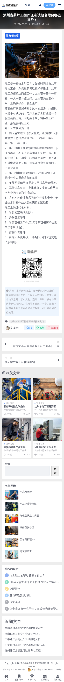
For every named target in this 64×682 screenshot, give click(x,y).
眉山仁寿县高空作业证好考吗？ (23, 633)
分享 (30, 327)
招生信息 (36, 24)
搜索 (7, 464)
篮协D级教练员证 (20, 595)
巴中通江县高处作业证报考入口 (23, 639)
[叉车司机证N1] (11, 542)
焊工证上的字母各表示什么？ (27, 575)
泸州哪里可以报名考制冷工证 (46, 448)
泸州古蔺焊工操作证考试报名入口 (27, 321)
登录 (50, 5)
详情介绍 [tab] (14, 35)
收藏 (42, 327)
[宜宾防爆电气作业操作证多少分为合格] (16, 429)
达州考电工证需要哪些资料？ (46, 408)
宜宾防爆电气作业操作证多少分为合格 (16, 448)
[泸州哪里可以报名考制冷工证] (47, 429)
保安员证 (15, 602)
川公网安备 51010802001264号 (46, 669)
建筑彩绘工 (26, 551)
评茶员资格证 (27, 527)
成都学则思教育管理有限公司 (35, 663)
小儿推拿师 (26, 491)
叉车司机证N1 (27, 539)
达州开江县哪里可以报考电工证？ (24, 650)
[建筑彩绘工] (11, 554)
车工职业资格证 (28, 503)
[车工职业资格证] (11, 506)
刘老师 (15, 327)
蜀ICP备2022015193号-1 (14, 669)
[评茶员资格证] (11, 530)
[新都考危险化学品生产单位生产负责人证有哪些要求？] (16, 389)
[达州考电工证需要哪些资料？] (47, 389)
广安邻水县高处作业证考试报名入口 (25, 645)
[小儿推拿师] (11, 494)
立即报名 (15, 589)
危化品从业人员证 (29, 515)
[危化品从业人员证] (11, 518)
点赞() (54, 327)
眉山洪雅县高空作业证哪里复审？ (24, 628)
